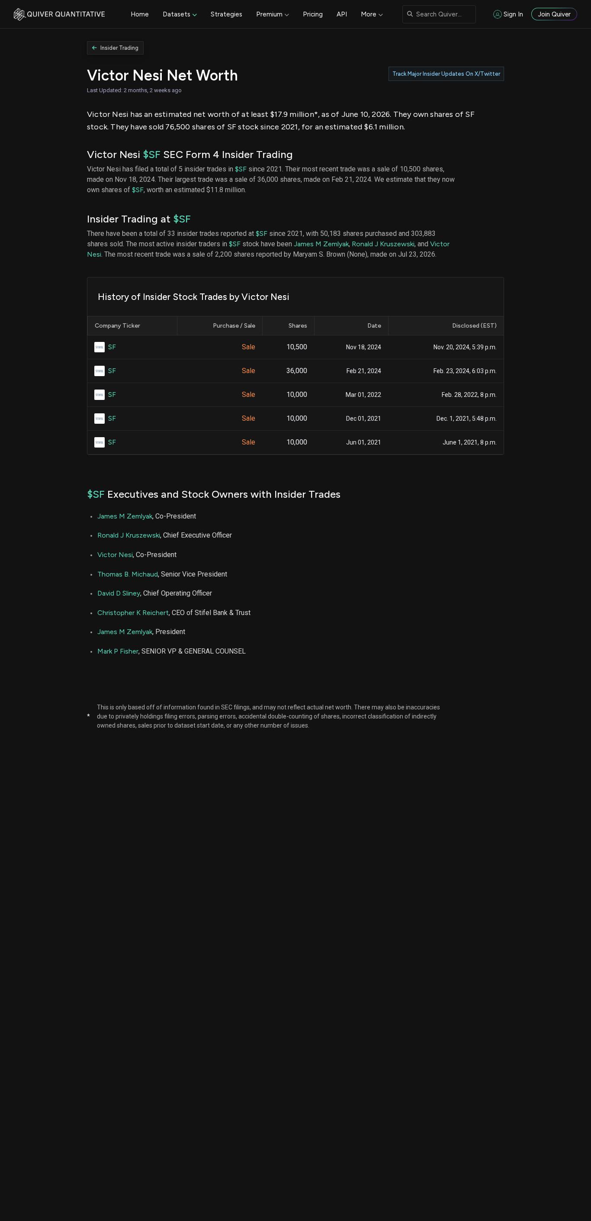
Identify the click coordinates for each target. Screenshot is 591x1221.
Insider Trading (119, 48)
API (342, 14)
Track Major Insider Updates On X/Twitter (446, 74)
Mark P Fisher (117, 651)
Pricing (313, 14)
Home (140, 14)
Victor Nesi (115, 555)
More (368, 14)
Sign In (513, 14)
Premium (269, 14)
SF (112, 347)
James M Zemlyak (321, 244)
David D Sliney (118, 593)
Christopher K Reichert (133, 613)
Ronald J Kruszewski (383, 244)
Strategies (226, 14)
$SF (152, 154)
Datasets (176, 14)
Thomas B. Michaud (127, 574)
